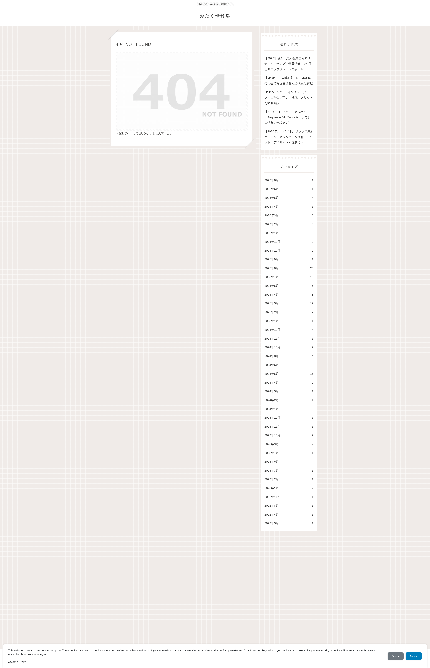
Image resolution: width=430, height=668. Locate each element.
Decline (396, 656)
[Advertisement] (210, 593)
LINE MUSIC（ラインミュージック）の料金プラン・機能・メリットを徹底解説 (288, 98)
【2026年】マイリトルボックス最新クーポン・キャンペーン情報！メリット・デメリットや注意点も (288, 137)
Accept (414, 656)
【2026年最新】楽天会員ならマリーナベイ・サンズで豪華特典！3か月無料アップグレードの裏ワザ (288, 64)
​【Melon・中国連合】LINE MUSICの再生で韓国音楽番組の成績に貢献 (288, 80)
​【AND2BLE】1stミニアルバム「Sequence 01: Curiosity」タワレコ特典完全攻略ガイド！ (287, 117)
